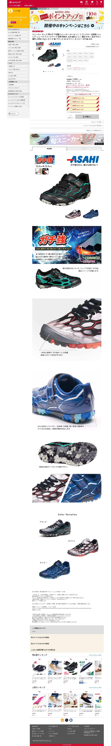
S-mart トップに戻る (96, 122)
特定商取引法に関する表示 (15, 91)
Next (100, 666)
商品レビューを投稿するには (94, 130)
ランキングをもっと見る (95, 655)
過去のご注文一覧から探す (15, 54)
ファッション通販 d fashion (15, 106)
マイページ (51, 731)
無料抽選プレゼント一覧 (14, 38)
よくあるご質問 (12, 75)
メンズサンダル (54, 8)
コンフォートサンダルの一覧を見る (92, 125)
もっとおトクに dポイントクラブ (16, 103)
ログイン (13, 113)
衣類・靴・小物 (42, 8)
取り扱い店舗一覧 (36, 736)
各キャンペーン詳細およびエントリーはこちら (78, 87)
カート (50, 728)
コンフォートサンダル (65, 8)
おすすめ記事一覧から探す (15, 60)
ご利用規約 (11, 84)
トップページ (33, 8)
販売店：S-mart (95, 44)
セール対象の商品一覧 (14, 32)
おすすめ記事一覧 (53, 726)
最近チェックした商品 (38, 731)
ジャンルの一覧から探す (14, 47)
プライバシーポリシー (14, 87)
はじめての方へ (12, 79)
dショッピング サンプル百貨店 (16, 96)
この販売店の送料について (92, 46)
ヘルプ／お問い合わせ (14, 69)
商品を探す (35, 726)
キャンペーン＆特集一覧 (14, 35)
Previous (33, 666)
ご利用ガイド (11, 66)
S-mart (33, 631)
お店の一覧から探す (13, 44)
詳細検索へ (11, 26)
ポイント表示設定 (53, 733)
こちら (49, 740)
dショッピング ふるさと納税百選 (16, 100)
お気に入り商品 (36, 728)
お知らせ (10, 72)
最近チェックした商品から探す (16, 50)
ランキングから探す (13, 57)
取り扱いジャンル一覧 (38, 733)
